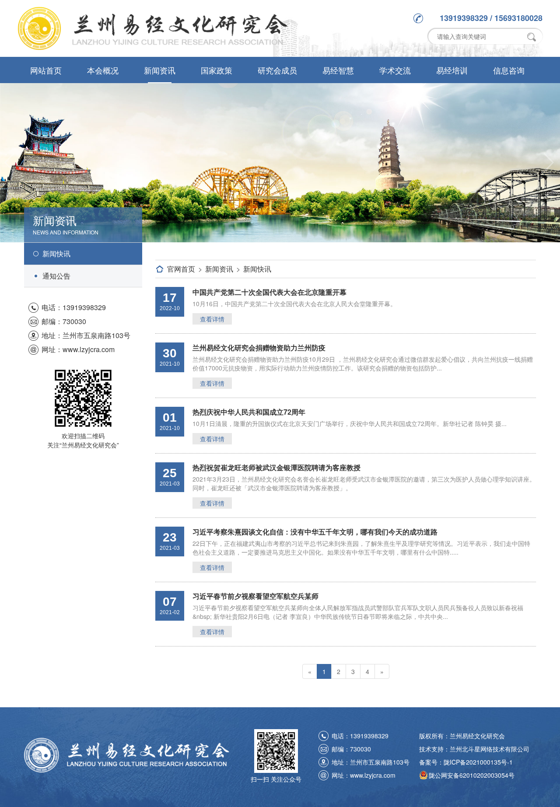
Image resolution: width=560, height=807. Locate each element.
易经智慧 (338, 70)
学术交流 (395, 70)
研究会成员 (277, 70)
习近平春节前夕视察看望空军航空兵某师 (255, 596)
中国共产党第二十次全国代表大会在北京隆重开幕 (269, 292)
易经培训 (452, 70)
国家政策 (216, 70)
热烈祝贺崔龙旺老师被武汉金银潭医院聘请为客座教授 (276, 467)
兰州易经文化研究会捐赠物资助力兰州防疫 (259, 347)
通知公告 (56, 276)
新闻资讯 (159, 70)
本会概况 (103, 70)
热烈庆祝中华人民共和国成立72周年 (248, 412)
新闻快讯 (56, 253)
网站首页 (46, 70)
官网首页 (181, 269)
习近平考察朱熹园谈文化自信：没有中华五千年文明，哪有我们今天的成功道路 (315, 532)
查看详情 (212, 318)
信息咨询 (509, 70)
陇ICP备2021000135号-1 (478, 762)
